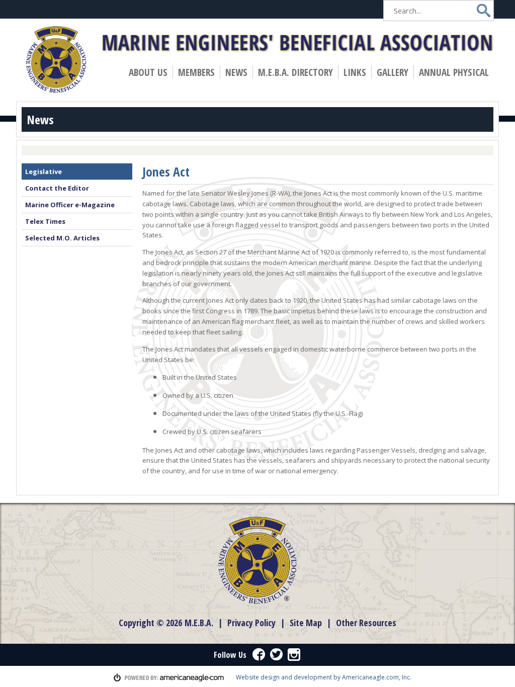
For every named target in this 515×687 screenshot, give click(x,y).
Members (198, 72)
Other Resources (366, 623)
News (238, 72)
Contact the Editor (57, 188)
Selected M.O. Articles (62, 237)
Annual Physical (456, 72)
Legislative (43, 171)
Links (355, 72)
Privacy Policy (251, 623)
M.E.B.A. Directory (295, 72)
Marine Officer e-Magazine (70, 204)
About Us (150, 72)
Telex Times (45, 221)
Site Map (306, 623)
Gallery (392, 72)
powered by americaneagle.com (169, 677)
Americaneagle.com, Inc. (376, 677)
